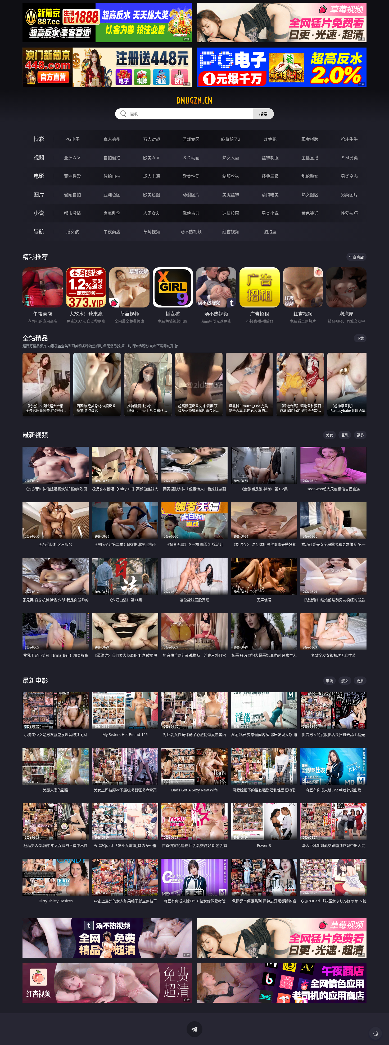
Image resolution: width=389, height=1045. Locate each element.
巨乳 (345, 434)
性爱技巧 (349, 213)
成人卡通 (151, 176)
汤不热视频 (191, 232)
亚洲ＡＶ (72, 158)
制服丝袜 (230, 176)
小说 (39, 213)
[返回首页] (375, 1033)
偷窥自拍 (72, 195)
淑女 (345, 680)
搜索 (263, 114)
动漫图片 (191, 195)
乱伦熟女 (309, 176)
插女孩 (72, 232)
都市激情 (72, 213)
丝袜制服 (270, 158)
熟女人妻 (230, 158)
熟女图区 (309, 195)
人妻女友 (151, 213)
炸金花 (270, 139)
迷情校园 (230, 213)
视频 (39, 157)
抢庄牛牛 (349, 139)
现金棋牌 (309, 139)
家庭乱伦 (111, 213)
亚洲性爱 (72, 176)
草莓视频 (151, 232)
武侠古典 (191, 213)
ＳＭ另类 (349, 158)
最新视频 (35, 434)
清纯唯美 (270, 195)
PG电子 (72, 139)
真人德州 (111, 139)
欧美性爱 (191, 176)
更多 (360, 434)
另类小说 (270, 213)
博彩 (39, 139)
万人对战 (151, 139)
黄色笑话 (309, 213)
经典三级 (270, 176)
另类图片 (349, 195)
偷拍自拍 (111, 176)
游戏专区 (191, 139)
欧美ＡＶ (151, 158)
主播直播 (309, 158)
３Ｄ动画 (191, 158)
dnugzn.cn (194, 100)
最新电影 (35, 680)
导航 (39, 231)
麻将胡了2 (230, 139)
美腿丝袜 (230, 195)
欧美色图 (151, 195)
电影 (39, 176)
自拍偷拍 (111, 158)
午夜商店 (111, 232)
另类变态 (349, 176)
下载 (360, 338)
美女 (329, 434)
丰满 (329, 680)
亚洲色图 (111, 195)
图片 (39, 194)
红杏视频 (230, 232)
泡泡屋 (270, 232)
